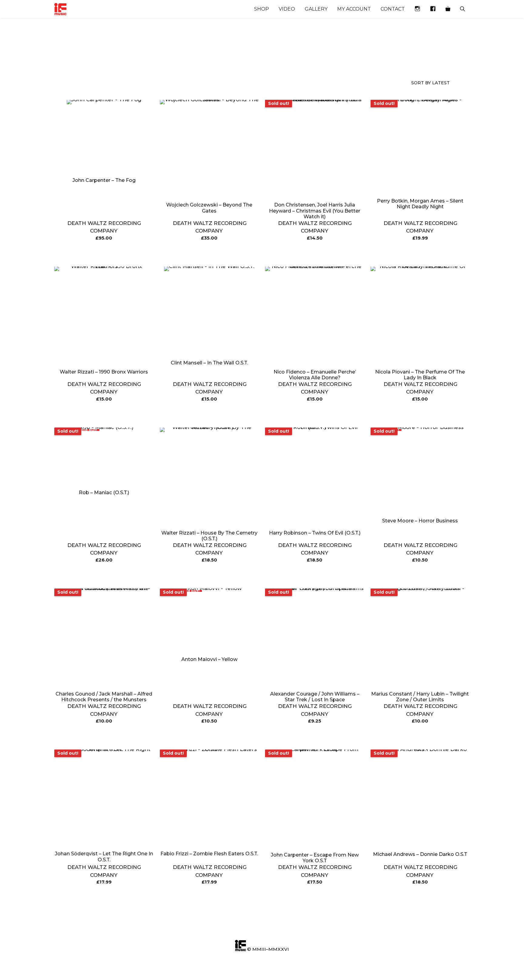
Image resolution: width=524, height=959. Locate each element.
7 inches (224, 58)
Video (287, 9)
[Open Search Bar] (462, 9)
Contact (393, 9)
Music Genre (65, 61)
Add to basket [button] (104, 254)
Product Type (121, 61)
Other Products (175, 61)
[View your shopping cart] (448, 9)
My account (354, 9)
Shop (261, 9)
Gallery (316, 9)
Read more (315, 254)
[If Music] (60, 9)
